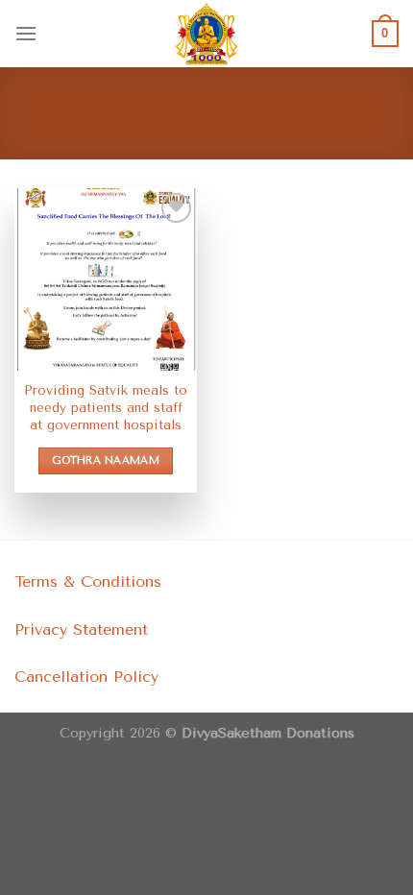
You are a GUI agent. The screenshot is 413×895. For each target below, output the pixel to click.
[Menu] (25, 33)
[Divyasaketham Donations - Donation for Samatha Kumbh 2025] (206, 33)
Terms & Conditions (87, 581)
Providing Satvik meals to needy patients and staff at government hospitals (105, 406)
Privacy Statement (81, 629)
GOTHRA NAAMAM (105, 460)
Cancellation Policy (86, 676)
